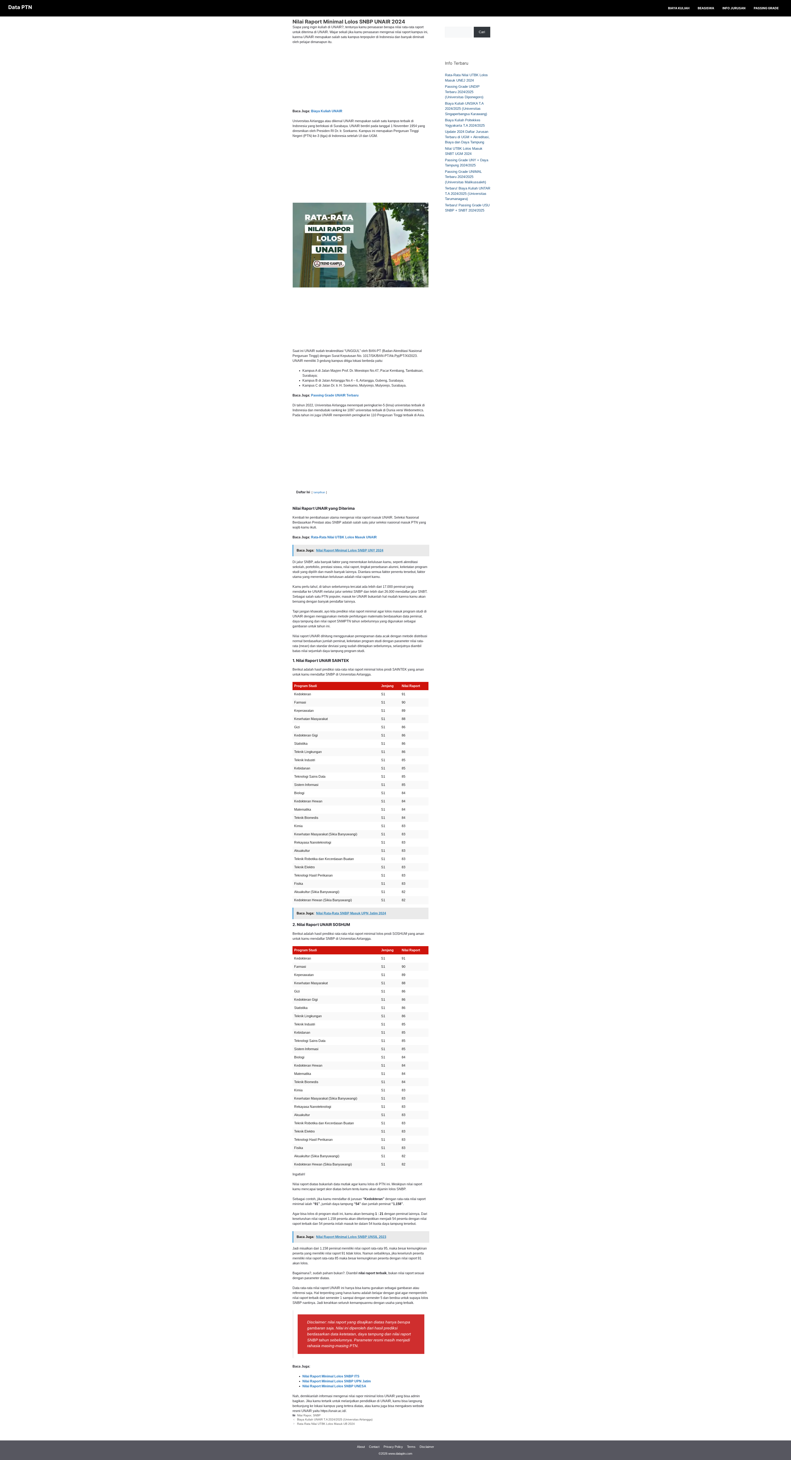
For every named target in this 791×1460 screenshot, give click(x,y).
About (361, 1446)
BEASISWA (706, 8)
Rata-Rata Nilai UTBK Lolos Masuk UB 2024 (326, 1423)
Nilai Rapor (304, 1415)
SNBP (317, 1415)
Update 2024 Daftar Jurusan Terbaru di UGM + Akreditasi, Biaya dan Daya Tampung (467, 137)
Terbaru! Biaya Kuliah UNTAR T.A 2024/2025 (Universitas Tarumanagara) (467, 193)
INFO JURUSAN (733, 8)
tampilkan (319, 492)
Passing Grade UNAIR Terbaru (335, 395)
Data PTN (20, 7)
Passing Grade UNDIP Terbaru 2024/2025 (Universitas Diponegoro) (464, 92)
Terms (411, 1446)
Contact (374, 1446)
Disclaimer (427, 1446)
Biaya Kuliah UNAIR (326, 111)
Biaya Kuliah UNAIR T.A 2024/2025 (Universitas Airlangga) (335, 1419)
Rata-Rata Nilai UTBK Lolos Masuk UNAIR (344, 537)
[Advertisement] (360, 78)
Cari (482, 32)
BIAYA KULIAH (678, 8)
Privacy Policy (393, 1446)
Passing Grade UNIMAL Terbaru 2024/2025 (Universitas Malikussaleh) (465, 177)
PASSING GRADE (766, 8)
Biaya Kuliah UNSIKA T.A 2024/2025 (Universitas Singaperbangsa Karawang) (466, 109)
